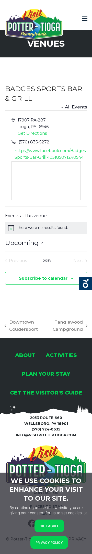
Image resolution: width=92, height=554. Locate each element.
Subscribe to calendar (43, 278)
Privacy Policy (49, 542)
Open (85, 283)
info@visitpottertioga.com (46, 435)
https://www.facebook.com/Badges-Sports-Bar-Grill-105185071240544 (51, 154)
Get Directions (32, 133)
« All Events (74, 106)
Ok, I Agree (49, 526)
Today (46, 260)
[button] (84, 19)
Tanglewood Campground (65, 326)
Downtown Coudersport (21, 326)
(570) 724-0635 (46, 429)
